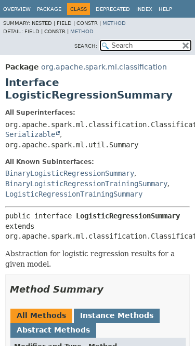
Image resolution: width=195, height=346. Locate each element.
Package (49, 9)
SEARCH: (85, 46)
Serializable (30, 134)
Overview (17, 9)
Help (165, 9)
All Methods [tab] (41, 315)
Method (114, 23)
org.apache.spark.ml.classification (104, 67)
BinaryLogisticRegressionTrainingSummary (86, 183)
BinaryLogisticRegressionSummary (69, 173)
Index (144, 9)
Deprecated (113, 9)
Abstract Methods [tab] (53, 330)
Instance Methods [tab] (116, 315)
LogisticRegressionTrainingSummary (73, 194)
